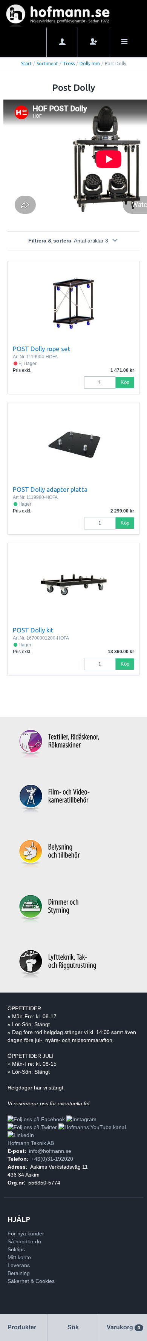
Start (26, 63)
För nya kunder (26, 1234)
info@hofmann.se (50, 1151)
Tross (69, 63)
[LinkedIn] (21, 1135)
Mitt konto (19, 1257)
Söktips (16, 1249)
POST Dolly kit (33, 630)
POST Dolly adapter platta (50, 489)
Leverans (19, 1265)
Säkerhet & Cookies (31, 1281)
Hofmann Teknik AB (31, 1143)
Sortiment (47, 63)
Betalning (19, 1273)
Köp (125, 382)
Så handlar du (24, 1241)
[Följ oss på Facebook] (36, 1119)
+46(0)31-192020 (52, 1159)
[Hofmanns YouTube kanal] (92, 1127)
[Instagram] (81, 1119)
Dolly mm (90, 63)
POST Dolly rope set (41, 348)
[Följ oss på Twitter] (32, 1127)
